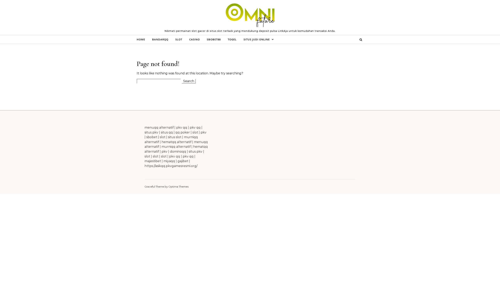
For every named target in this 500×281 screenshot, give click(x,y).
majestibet (153, 161)
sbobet (151, 137)
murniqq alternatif (176, 147)
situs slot (174, 137)
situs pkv (151, 132)
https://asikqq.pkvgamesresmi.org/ (171, 166)
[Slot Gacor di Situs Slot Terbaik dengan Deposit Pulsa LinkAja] (250, 16)
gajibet (183, 161)
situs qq (167, 132)
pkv (203, 132)
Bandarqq (160, 39)
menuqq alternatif (159, 127)
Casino (194, 39)
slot (195, 132)
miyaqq (169, 161)
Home (141, 39)
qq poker (182, 132)
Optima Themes (178, 186)
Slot (178, 39)
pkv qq (181, 127)
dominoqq (178, 151)
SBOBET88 (214, 39)
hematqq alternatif (176, 142)
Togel (232, 39)
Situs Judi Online (257, 39)
